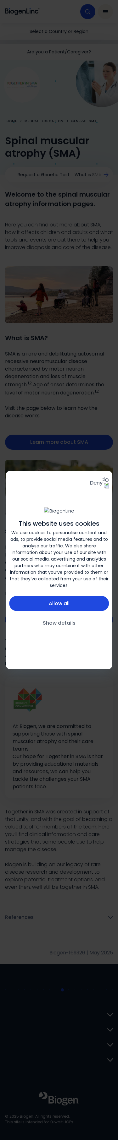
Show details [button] (59, 622)
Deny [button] (96, 482)
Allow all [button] (59, 603)
